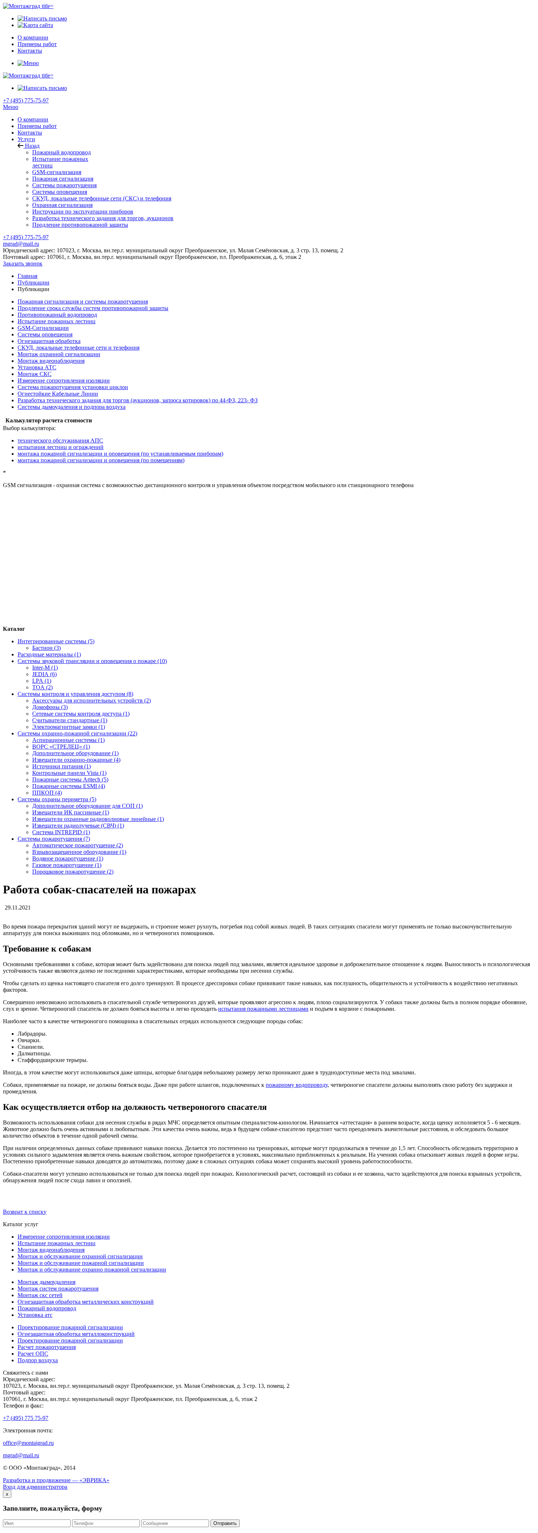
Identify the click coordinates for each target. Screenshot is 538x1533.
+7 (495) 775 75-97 (25, 1418)
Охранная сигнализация (62, 205)
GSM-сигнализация (56, 172)
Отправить (225, 1523)
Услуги (26, 139)
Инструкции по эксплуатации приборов (82, 211)
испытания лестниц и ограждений (61, 447)
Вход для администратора (35, 1487)
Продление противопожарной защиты (80, 225)
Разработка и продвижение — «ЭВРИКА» (56, 1480)
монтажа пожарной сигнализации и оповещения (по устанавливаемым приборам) (120, 454)
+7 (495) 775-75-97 (26, 100)
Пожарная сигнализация (62, 179)
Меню (10, 107)
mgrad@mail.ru (21, 244)
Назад (31, 146)
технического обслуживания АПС (60, 440)
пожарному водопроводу (297, 1085)
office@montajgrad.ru (28, 1443)
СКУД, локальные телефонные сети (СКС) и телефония (101, 198)
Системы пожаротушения (64, 185)
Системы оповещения (59, 192)
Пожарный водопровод (61, 152)
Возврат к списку (24, 1212)
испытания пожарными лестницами (263, 1009)
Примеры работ (37, 126)
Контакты (30, 132)
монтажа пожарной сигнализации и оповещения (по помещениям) (101, 460)
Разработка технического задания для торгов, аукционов (102, 218)
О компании (33, 119)
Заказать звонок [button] (22, 263)
